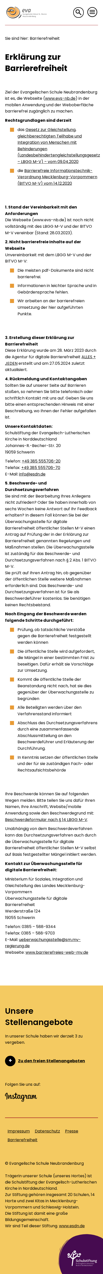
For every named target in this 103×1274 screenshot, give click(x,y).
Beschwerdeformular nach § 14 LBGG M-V (46, 819)
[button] (92, 12)
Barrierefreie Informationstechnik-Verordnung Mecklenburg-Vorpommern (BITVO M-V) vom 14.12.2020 (57, 177)
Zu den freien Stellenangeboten (51, 1061)
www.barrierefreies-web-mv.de (57, 952)
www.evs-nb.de (60, 98)
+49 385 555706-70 (40, 467)
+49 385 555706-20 (41, 461)
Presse (71, 1131)
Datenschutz (47, 1131)
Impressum (19, 1131)
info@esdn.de (32, 474)
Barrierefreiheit (23, 1140)
